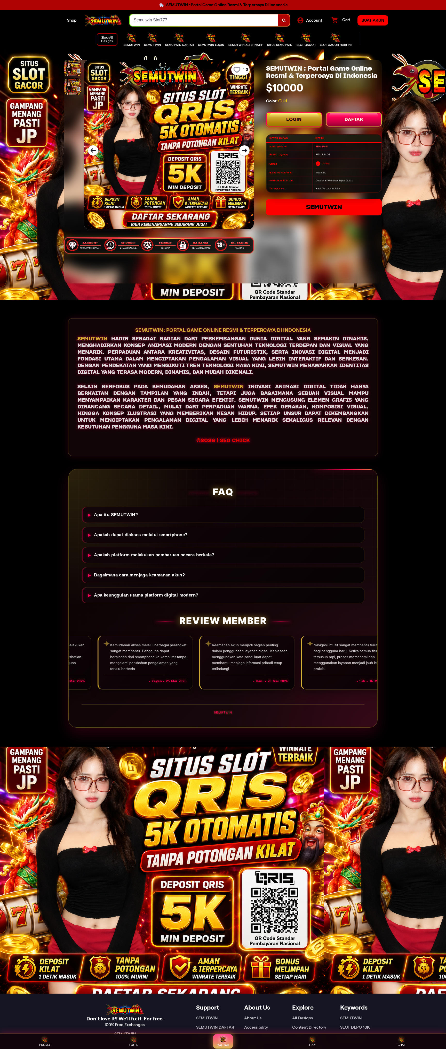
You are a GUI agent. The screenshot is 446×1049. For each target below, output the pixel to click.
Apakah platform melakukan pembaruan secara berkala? (154, 554)
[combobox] (204, 20)
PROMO (44, 1044)
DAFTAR (354, 119)
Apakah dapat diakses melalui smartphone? (140, 534)
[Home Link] (103, 20)
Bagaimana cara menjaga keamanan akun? (139, 575)
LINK (312, 1044)
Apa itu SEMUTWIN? (116, 514)
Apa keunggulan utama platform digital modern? (146, 595)
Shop (72, 20)
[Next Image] (244, 150)
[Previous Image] (93, 150)
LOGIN (294, 119)
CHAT (401, 1044)
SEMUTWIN (324, 207)
